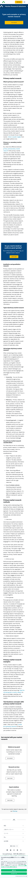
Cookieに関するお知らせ (11, 866)
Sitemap (15, 811)
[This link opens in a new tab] (7, 850)
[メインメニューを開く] (24, 2)
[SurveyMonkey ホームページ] (3, 2)
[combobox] (14, 846)
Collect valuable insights (14, 137)
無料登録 (19, 2)
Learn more (14, 256)
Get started (14, 22)
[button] (14, 826)
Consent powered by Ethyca (20, 876)
